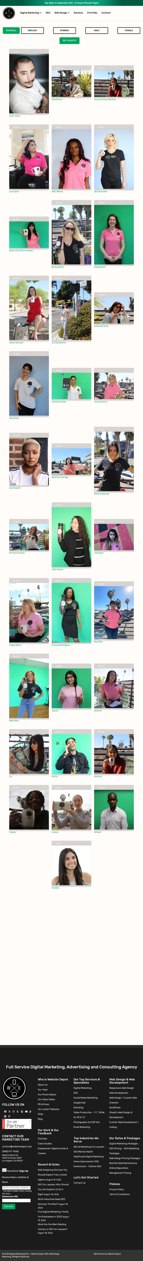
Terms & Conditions (119, 1194)
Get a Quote (69, 40)
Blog (40, 1119)
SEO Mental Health (83, 1151)
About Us (42, 1084)
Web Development (118, 1093)
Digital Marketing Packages (123, 1143)
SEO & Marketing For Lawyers (89, 1146)
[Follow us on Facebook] (5, 1111)
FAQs (40, 1114)
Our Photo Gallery (47, 1094)
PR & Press (43, 1104)
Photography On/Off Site (87, 1122)
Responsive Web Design (121, 1088)
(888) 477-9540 (10, 1151)
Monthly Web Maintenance (123, 1163)
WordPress (114, 1107)
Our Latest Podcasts (48, 1109)
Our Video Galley (46, 1099)
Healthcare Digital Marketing (89, 1156)
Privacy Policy (116, 1189)
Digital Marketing (30, 12)
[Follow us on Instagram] (14, 1111)
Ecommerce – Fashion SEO (87, 1166)
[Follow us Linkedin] (5, 1116)
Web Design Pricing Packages (124, 1158)
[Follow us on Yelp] (18, 1111)
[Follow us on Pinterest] (9, 1116)
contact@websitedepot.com (17, 1146)
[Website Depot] (14, 1087)
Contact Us (79, 1183)
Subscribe (8, 1206)
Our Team (43, 1089)
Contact (106, 12)
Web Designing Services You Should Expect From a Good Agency (52, 1175)
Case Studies (45, 1143)
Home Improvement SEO (86, 1161)
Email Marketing (82, 1127)
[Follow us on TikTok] (30, 1111)
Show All (11, 30)
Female (129, 30)
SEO (48, 12)
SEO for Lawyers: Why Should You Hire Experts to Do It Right (53, 1189)
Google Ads (79, 1102)
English (32, 30)
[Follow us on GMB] (22, 1111)
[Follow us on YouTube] (26, 1111)
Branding (78, 1107)
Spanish (64, 30)
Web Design (61, 12)
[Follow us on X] (9, 1111)
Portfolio (92, 12)
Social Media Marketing (86, 1097)
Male (97, 30)
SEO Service (99, 1254)
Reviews (78, 12)
